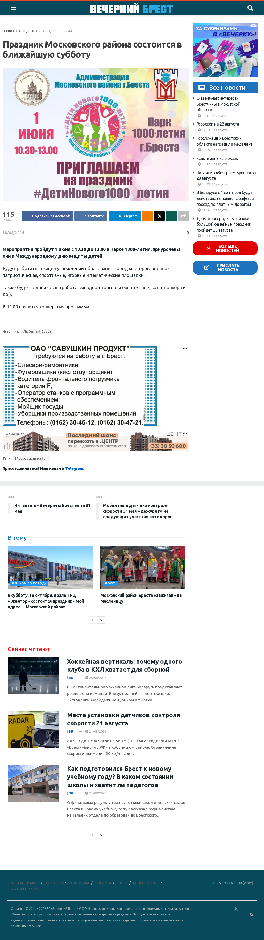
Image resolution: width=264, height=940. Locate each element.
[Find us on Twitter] (236, 909)
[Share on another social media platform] (183, 216)
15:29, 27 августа (214, 184)
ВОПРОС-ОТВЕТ (146, 883)
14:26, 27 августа (214, 210)
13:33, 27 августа (214, 236)
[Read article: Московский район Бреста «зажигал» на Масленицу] (142, 567)
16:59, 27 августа (214, 150)
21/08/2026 (97, 731)
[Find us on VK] (221, 909)
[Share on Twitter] (159, 216)
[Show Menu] (13, 8)
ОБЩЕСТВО (28, 31)
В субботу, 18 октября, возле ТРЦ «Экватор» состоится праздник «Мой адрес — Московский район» (46, 601)
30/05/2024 (13, 232)
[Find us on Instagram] (251, 909)
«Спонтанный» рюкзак (217, 158)
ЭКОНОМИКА (78, 883)
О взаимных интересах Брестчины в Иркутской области (218, 104)
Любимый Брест (37, 331)
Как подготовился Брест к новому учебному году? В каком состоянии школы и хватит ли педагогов (120, 776)
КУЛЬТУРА (103, 883)
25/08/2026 (97, 677)
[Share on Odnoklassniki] (147, 216)
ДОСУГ (110, 583)
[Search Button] (250, 8)
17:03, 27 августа (214, 130)
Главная (8, 31)
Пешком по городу (29, 583)
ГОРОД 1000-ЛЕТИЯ (57, 31)
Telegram (74, 468)
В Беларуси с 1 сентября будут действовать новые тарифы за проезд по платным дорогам (225, 198)
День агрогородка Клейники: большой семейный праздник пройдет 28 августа (223, 224)
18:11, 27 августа (214, 116)
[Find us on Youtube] (244, 915)
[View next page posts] (101, 620)
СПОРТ (122, 883)
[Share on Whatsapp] (171, 216)
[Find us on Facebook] (214, 909)
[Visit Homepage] (131, 8)
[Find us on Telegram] (244, 909)
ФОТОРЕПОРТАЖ (25, 888)
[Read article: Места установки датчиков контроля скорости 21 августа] (33, 729)
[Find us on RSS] (251, 915)
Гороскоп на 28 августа (217, 124)
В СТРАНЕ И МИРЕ (25, 883)
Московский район (31, 458)
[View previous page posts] (92, 620)
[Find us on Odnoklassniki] (229, 909)
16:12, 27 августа (214, 164)
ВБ (71, 677)
